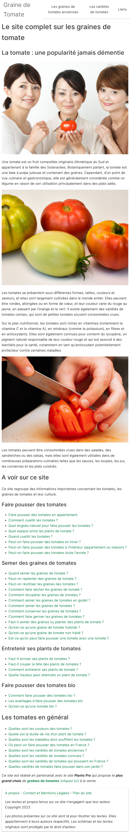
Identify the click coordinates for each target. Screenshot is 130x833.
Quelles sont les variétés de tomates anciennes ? (47, 750)
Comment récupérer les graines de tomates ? (44, 595)
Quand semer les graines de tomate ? (38, 573)
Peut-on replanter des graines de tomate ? (42, 579)
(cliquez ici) (53, 781)
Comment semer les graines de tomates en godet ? (49, 600)
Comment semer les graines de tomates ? (41, 606)
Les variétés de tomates (99, 9)
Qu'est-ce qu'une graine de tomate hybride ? (44, 627)
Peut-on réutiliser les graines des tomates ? (43, 584)
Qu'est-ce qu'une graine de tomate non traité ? (45, 633)
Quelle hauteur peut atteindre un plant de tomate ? (49, 675)
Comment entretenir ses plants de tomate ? (43, 670)
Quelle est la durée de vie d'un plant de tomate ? (47, 734)
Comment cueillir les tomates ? (33, 520)
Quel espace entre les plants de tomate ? (41, 531)
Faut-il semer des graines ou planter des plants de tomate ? (56, 622)
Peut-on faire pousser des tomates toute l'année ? (48, 553)
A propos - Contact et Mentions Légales (37, 793)
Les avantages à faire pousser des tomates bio (45, 701)
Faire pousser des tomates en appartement (42, 515)
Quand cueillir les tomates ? (30, 536)
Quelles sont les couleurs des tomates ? (40, 729)
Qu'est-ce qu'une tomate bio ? (32, 706)
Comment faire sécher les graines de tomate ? (45, 589)
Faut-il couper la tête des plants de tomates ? (44, 664)
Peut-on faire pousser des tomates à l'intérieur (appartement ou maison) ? (67, 547)
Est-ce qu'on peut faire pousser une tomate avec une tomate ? (58, 638)
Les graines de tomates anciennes (63, 9)
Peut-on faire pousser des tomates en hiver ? (44, 542)
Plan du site (82, 793)
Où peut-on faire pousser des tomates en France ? (48, 745)
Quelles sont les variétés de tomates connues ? (46, 756)
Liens (122, 9)
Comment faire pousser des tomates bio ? (41, 695)
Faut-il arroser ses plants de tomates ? (39, 659)
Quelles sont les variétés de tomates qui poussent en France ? (58, 761)
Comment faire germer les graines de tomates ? (46, 617)
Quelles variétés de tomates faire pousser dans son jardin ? (55, 767)
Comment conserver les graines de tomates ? (44, 611)
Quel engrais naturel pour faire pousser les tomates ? (50, 526)
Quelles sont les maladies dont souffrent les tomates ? (51, 739)
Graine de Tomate (16, 9)
